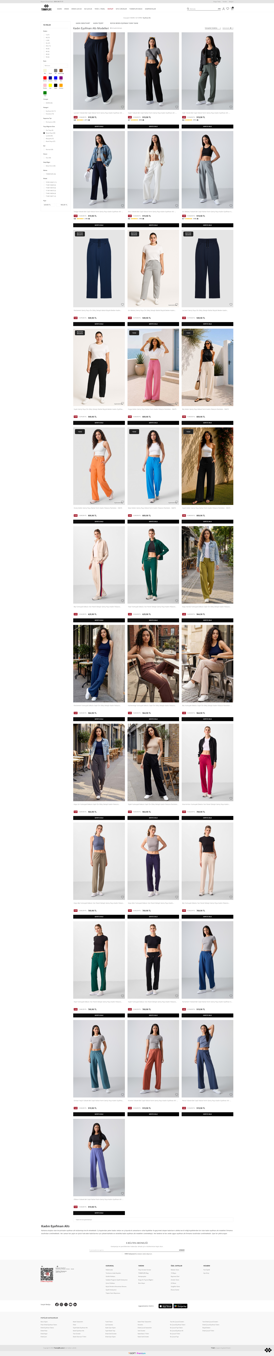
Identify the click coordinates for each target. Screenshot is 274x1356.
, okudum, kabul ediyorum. (138, 1254)
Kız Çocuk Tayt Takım (176, 1328)
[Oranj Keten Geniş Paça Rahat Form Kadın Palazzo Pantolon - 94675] (99, 466)
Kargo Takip (216, 1)
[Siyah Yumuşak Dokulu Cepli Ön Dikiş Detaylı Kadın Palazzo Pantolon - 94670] (153, 762)
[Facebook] (57, 1304)
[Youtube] (70, 1304)
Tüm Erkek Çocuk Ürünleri (210, 1322)
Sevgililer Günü (175, 1286)
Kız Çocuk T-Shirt (175, 1334)
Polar (74, 1325)
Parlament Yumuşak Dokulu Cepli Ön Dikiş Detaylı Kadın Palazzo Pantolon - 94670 (97, 706)
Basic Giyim (44, 1322)
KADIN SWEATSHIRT (83, 23)
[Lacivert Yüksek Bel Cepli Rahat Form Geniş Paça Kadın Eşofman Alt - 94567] (99, 71)
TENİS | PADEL (100, 9)
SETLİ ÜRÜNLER (121, 9)
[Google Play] (180, 1306)
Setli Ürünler (141, 1331)
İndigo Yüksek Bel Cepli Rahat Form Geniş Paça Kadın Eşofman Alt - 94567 (98, 212)
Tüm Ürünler (77, 1334)
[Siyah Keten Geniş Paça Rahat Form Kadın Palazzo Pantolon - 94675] (207, 466)
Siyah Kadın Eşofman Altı (80, 1328)
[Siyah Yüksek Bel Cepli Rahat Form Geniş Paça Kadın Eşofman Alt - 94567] (153, 71)
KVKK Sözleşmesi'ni (131, 1254)
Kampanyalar (142, 1276)
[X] (66, 1304)
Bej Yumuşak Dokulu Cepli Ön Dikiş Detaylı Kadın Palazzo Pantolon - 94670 (206, 706)
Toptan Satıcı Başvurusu (113, 1293)
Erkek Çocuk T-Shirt (208, 1331)
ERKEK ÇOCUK (76, 9)
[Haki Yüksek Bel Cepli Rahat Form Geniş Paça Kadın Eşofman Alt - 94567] (207, 71)
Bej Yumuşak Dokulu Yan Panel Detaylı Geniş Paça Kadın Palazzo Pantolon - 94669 (205, 903)
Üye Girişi (206, 1273)
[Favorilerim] (227, 8)
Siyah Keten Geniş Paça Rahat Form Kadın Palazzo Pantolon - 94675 (206, 508)
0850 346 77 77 (60, 1272)
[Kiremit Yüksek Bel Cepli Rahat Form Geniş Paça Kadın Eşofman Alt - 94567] (153, 1058)
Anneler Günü (175, 1280)
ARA (219, 9)
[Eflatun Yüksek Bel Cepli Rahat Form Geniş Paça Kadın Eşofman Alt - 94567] (99, 1157)
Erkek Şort (44, 1337)
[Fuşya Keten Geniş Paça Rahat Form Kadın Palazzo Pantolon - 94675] (153, 367)
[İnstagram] (61, 1304)
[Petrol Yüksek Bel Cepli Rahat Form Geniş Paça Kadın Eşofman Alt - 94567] (207, 1058)
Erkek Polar (44, 1331)
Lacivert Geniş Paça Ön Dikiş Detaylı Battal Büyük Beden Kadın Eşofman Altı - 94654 (204, 310)
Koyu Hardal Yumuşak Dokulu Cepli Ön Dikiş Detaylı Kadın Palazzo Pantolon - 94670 (206, 607)
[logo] (46, 7)
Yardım (225, 1)
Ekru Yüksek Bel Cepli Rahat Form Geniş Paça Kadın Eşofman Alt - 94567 (151, 212)
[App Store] (165, 1306)
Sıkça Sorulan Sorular (144, 1270)
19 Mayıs (173, 1273)
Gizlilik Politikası (110, 1276)
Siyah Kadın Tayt (110, 1331)
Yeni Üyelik (206, 1270)
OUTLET (110, 9)
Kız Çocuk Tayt (174, 1337)
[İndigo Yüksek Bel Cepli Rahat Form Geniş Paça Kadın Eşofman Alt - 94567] (99, 170)
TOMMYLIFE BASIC (135, 9)
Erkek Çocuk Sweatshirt (145, 1328)
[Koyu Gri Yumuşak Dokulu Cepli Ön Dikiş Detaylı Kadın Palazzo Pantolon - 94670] (99, 762)
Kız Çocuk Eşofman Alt (176, 1331)
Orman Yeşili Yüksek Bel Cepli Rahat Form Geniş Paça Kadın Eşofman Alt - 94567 (98, 1101)
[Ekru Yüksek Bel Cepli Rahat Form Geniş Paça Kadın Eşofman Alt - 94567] (153, 170)
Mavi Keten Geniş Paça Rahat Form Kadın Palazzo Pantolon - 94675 (152, 508)
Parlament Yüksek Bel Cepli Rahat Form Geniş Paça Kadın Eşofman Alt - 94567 (207, 1002)
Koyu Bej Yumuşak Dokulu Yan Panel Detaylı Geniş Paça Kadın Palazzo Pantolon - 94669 (99, 903)
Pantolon (140, 1325)
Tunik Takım (109, 1322)
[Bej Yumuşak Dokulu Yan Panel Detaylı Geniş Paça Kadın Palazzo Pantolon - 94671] (99, 565)
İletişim (231, 1)
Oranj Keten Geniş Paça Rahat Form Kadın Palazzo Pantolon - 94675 (98, 508)
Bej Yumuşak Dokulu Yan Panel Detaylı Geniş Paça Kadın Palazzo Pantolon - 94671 (97, 607)
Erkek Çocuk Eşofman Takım (211, 1325)
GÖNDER (182, 1250)
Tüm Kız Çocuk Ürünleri (177, 1322)
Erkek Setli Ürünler (111, 1334)
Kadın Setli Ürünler (143, 1337)
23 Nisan (173, 1283)
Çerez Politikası (110, 1283)
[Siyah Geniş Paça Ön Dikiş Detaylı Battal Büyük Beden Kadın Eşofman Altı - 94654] (99, 367)
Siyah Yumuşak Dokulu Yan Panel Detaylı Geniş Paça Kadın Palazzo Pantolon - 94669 (152, 1002)
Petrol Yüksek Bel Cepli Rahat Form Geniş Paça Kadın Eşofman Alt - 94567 (206, 1101)
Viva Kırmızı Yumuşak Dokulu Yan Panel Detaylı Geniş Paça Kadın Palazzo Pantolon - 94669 (205, 804)
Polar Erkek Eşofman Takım (49, 1325)
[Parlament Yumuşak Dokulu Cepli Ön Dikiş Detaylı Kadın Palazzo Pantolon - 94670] (99, 663)
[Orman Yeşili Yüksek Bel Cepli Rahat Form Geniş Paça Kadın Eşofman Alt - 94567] (99, 1058)
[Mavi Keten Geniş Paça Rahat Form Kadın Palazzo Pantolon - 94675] (153, 466)
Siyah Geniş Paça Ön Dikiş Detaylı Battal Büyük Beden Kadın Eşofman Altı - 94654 (98, 409)
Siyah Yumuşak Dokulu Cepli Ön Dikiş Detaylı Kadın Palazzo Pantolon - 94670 (153, 804)
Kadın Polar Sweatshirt (144, 1322)
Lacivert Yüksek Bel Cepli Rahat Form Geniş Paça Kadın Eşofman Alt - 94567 (98, 113)
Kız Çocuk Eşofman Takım (177, 1325)
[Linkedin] (75, 1304)
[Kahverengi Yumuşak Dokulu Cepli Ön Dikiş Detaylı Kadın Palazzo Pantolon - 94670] (153, 663)
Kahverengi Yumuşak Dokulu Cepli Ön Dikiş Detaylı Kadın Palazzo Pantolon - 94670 (151, 706)
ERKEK (66, 9)
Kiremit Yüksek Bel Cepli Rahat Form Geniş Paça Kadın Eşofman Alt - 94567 (152, 1101)
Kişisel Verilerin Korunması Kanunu (116, 1286)
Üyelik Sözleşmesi (111, 1290)
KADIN (59, 9)
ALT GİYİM (139, 18)
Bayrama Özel (175, 1276)
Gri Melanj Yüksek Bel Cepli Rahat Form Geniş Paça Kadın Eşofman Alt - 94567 (207, 212)
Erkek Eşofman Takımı (47, 1328)
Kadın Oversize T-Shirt (79, 1337)
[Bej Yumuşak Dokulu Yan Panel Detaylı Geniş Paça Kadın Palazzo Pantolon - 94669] (207, 861)
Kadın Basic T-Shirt (143, 1334)
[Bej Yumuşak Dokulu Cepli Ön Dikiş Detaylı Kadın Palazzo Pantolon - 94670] (207, 663)
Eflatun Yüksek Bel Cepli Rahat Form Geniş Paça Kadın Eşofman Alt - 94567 (98, 1199)
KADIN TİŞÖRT (98, 23)
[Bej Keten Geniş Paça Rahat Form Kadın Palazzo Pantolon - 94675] (207, 367)
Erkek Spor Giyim (110, 1337)
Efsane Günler (175, 1290)
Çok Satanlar (109, 1325)
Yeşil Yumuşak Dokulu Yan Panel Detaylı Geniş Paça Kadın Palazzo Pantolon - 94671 (151, 607)
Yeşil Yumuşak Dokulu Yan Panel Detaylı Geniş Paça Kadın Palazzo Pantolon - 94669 (97, 1002)
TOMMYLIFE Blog (143, 1273)
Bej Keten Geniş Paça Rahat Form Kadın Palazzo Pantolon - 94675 (205, 409)
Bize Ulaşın (141, 1283)
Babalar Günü (175, 1270)
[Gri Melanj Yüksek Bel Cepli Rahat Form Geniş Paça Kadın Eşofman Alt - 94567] (207, 170)
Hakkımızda (109, 1270)
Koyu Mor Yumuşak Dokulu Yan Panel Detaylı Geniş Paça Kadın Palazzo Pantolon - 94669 (150, 903)
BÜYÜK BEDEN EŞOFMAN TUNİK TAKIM (124, 23)
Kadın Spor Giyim (110, 1328)
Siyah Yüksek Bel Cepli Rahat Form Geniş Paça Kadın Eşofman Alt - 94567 (151, 113)
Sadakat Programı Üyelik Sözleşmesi (116, 1280)
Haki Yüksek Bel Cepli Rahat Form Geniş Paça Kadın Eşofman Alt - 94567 (205, 113)
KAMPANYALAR (150, 9)
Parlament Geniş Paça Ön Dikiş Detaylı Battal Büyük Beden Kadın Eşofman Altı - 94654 (97, 310)
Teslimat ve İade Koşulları (113, 1273)
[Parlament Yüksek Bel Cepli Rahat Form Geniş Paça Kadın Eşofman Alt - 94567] (207, 960)
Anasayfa (126, 18)
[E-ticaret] (137, 1353)
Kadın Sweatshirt (78, 1322)
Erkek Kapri (44, 1334)
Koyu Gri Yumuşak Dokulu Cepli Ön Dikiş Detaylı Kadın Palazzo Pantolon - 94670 (96, 804)
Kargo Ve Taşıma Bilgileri (145, 1280)
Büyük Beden (206, 1328)
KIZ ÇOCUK (88, 9)
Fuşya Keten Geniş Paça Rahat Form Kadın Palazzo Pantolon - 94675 (152, 409)
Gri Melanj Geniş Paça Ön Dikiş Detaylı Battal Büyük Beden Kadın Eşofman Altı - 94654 (151, 310)
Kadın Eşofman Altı (78, 1331)
